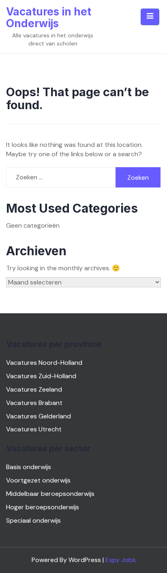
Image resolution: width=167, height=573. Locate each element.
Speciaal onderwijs (33, 520)
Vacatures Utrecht (34, 429)
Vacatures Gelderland (38, 416)
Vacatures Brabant (34, 403)
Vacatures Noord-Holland (44, 362)
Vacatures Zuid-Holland (41, 376)
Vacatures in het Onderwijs (48, 17)
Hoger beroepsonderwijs (42, 507)
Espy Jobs (120, 560)
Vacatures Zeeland (34, 389)
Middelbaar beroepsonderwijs (50, 493)
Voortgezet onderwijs (38, 480)
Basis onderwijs (28, 467)
